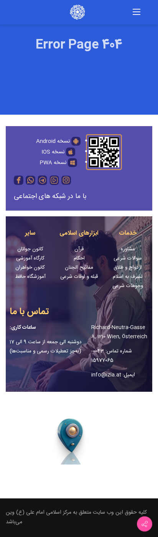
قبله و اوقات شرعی (79, 277)
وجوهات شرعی (127, 286)
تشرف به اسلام (128, 277)
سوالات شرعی (128, 258)
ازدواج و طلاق (128, 267)
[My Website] (69, 12)
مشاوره (128, 249)
